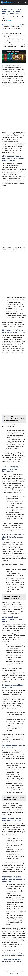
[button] (19, 2)
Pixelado (8, 20)
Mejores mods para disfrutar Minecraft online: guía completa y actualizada (12, 962)
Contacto (22, 971)
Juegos (11, 25)
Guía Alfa (5, 25)
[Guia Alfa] (8, 2)
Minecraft (18, 25)
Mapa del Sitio (14, 971)
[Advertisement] (14, 102)
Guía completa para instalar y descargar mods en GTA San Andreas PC (13, 955)
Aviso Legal (6, 971)
